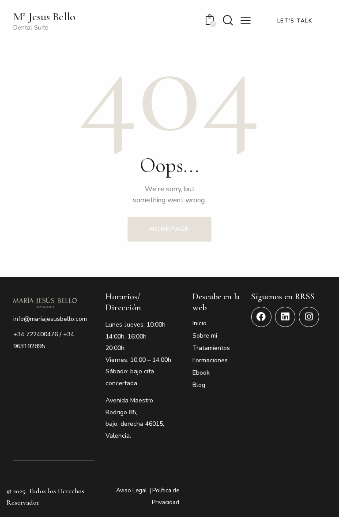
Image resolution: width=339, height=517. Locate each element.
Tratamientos (211, 348)
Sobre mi (204, 335)
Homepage (169, 229)
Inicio (199, 323)
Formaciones (210, 360)
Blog (198, 385)
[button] (246, 20)
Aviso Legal (131, 491)
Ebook (201, 372)
